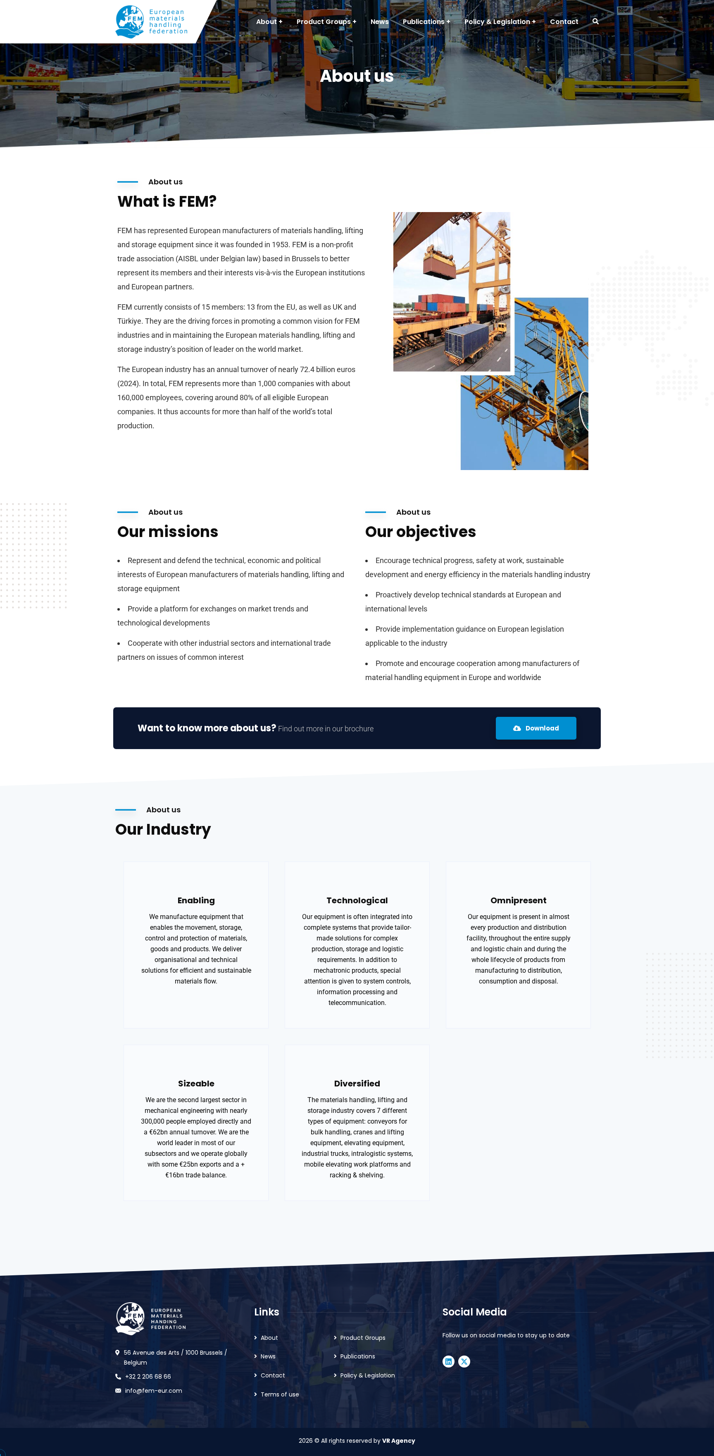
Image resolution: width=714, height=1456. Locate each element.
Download (541, 728)
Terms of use (280, 1394)
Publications (357, 1356)
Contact (273, 1375)
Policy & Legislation (367, 1375)
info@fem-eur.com (153, 1391)
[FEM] (151, 21)
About (269, 1338)
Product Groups (363, 1338)
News (268, 1356)
